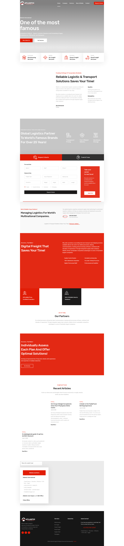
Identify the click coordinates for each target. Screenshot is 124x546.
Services (71, 3)
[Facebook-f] (22, 532)
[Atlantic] (27, 3)
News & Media (79, 3)
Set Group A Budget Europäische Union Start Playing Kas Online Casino (61, 405)
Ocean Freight (57, 527)
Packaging (56, 534)
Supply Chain (57, 531)
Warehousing (57, 522)
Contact (87, 3)
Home (58, 3)
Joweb (74, 541)
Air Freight (56, 524)
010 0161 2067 (73, 215)
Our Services (41, 40)
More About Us (26, 40)
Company (65, 3)
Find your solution (74, 223)
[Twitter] (29, 532)
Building (52, 401)
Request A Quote (99, 3)
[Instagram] (26, 532)
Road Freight (57, 529)
